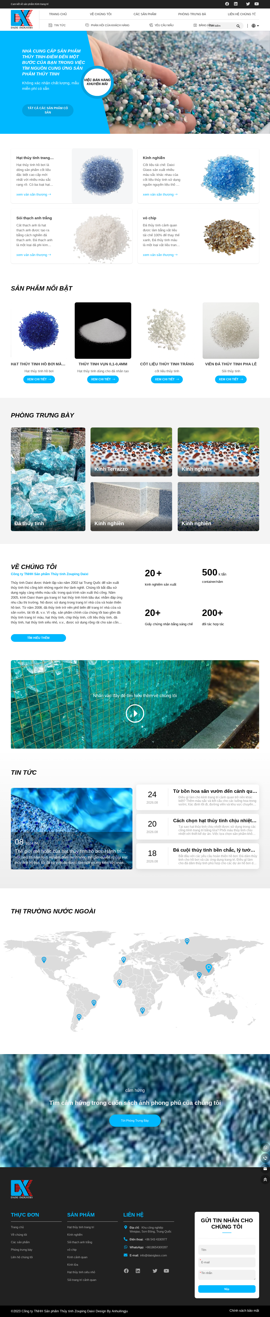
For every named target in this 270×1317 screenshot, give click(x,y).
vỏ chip (71, 1249)
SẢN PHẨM (81, 1215)
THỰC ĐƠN (25, 1215)
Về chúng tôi (100, 14)
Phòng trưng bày (193, 14)
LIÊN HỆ (133, 1215)
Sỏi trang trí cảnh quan (81, 1279)
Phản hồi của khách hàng (110, 25)
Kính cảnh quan (77, 1257)
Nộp (226, 1289)
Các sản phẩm (145, 14)
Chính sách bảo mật (244, 1310)
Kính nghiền (74, 1234)
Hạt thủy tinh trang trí (80, 1227)
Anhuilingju (120, 1311)
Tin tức (60, 25)
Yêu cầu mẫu (164, 25)
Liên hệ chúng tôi (242, 14)
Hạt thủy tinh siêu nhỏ (81, 1272)
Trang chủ (58, 14)
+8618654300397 (149, 1247)
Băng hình (206, 25)
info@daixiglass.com (148, 1255)
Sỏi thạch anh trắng (79, 1242)
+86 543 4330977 (148, 1239)
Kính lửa (72, 1264)
